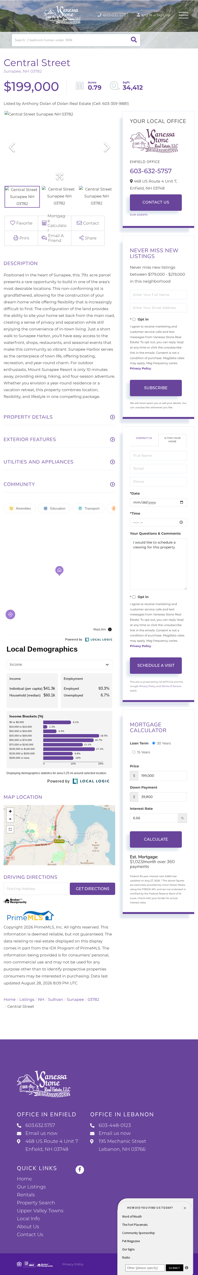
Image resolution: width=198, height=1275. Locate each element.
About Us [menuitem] (28, 1227)
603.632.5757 (115, 15)
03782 (93, 999)
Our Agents (139, 214)
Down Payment (143, 787)
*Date (135, 493)
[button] (134, 40)
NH (41, 999)
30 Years (164, 743)
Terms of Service (171, 686)
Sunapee (75, 999)
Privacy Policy (140, 368)
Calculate (156, 839)
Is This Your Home (172, 439)
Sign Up (163, 15)
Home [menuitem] (24, 1179)
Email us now (41, 1133)
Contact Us (155, 202)
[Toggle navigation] (183, 15)
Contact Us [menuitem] (30, 1235)
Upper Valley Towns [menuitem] (40, 1211)
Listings (26, 999)
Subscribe (156, 388)
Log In (146, 15)
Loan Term (139, 743)
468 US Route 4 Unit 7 (51, 1145)
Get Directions (92, 888)
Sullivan (55, 999)
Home (10, 999)
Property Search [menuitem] (36, 1203)
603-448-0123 (115, 1125)
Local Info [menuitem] (28, 1219)
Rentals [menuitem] (26, 1195)
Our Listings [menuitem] (31, 1187)
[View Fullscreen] (10, 829)
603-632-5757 (151, 171)
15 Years (143, 752)
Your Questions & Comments (155, 533)
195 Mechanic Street (122, 1145)
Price (134, 766)
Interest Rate (141, 808)
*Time (135, 513)
